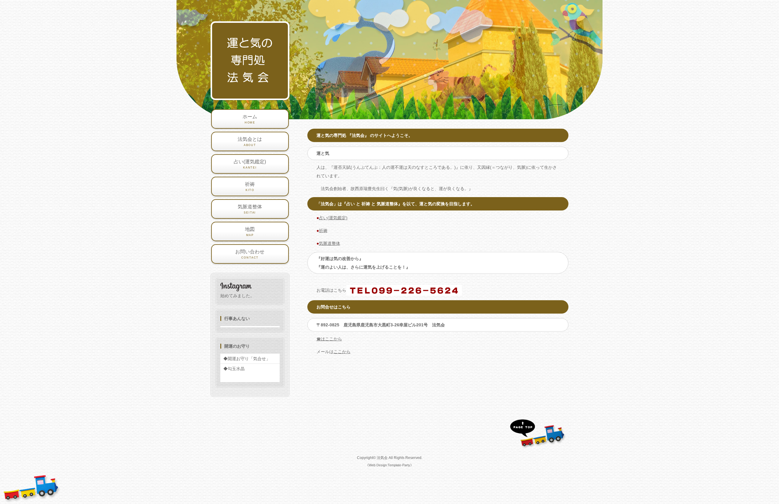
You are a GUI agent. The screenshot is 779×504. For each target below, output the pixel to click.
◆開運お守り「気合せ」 (246, 358)
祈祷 (323, 230)
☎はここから (329, 338)
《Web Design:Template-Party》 (389, 465)
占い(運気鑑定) (333, 217)
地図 (250, 232)
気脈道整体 (329, 243)
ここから (342, 351)
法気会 (382, 458)
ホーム (250, 119)
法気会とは (250, 142)
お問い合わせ (249, 254)
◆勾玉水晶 (234, 368)
